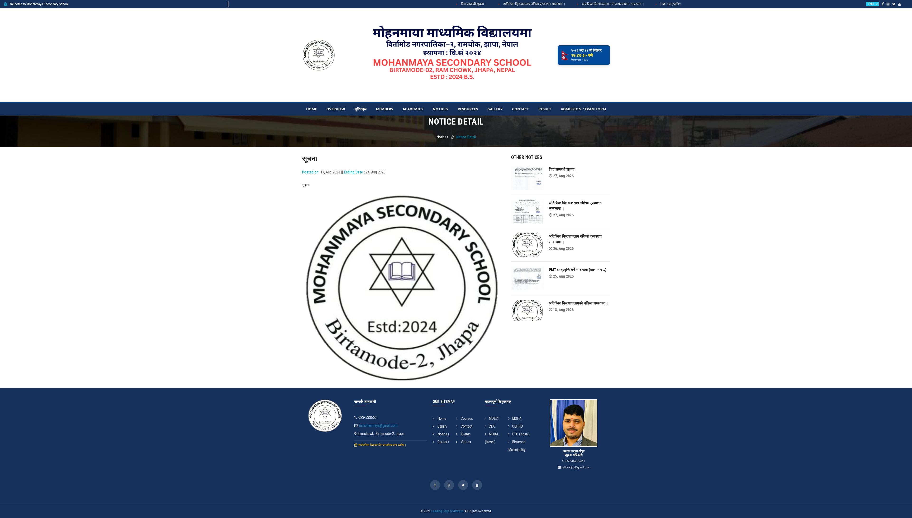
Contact (520, 109)
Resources (468, 109)
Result (544, 109)
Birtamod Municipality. (517, 446)
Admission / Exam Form (583, 109)
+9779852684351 (574, 461)
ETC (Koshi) (521, 434)
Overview (335, 109)
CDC (492, 426)
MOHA (517, 418)
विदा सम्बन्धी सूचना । (448, 4)
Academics (413, 109)
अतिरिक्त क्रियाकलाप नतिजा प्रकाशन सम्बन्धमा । (509, 4)
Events (465, 434)
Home (311, 109)
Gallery (495, 109)
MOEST (494, 418)
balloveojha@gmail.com (575, 467)
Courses (466, 418)
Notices (440, 109)
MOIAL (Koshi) (492, 438)
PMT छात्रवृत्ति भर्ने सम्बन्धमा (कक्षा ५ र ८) (661, 4)
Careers (443, 442)
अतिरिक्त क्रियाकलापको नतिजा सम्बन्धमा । (579, 303)
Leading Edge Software (447, 511)
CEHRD (517, 426)
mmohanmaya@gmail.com (378, 425)
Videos (465, 442)
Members (384, 109)
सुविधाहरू (360, 109)
